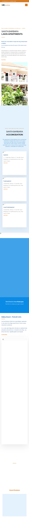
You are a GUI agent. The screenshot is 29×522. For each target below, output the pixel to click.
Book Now (14, 469)
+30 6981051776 (5, 1)
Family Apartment (7, 181)
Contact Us (14, 308)
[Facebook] (27, 1)
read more (5, 162)
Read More (3, 59)
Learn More (4, 334)
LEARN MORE (5, 277)
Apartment (5, 155)
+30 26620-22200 (12, 1)
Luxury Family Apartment (8, 207)
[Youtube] (24, 1)
